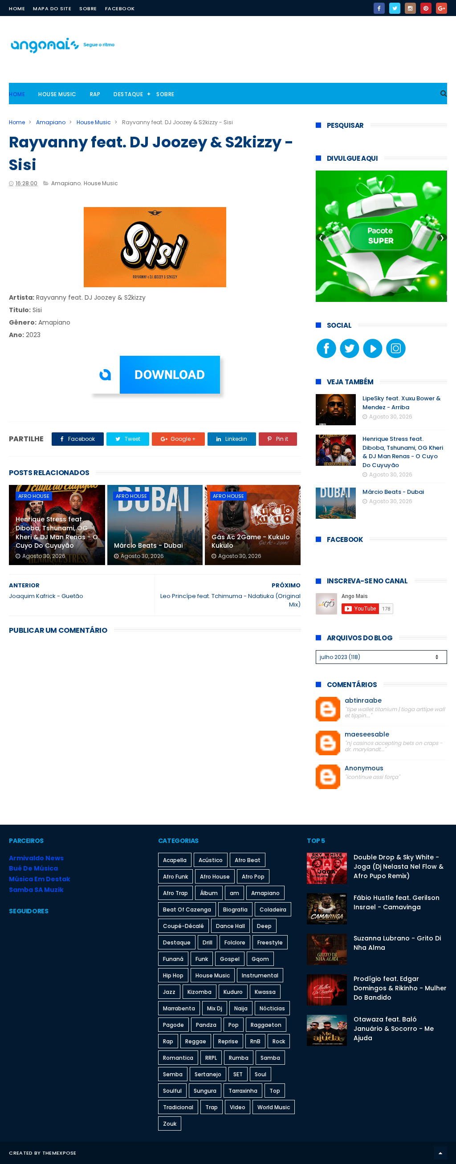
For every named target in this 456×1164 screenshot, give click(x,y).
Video (237, 1107)
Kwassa (265, 992)
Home (17, 8)
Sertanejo (208, 1074)
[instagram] (410, 8)
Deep (264, 926)
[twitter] (394, 8)
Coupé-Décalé (183, 926)
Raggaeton (266, 1025)
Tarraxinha (242, 1091)
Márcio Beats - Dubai (148, 545)
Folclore (234, 942)
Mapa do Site (52, 8)
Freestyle (270, 942)
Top (274, 1091)
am (234, 893)
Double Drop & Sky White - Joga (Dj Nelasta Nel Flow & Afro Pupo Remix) (399, 866)
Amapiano (50, 122)
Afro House (33, 496)
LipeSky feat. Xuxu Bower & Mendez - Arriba (401, 402)
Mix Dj (214, 1008)
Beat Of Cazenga (187, 909)
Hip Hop (173, 975)
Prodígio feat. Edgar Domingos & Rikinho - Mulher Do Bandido (400, 988)
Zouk (169, 1123)
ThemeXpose (59, 1152)
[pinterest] (426, 8)
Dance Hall (230, 926)
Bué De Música (33, 868)
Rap (95, 94)
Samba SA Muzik (36, 889)
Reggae (195, 1041)
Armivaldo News (36, 858)
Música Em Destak (39, 879)
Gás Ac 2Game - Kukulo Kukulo (251, 541)
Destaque (128, 94)
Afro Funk (175, 876)
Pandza (206, 1025)
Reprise (228, 1041)
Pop (233, 1025)
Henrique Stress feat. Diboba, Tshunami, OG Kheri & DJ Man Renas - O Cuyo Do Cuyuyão (57, 532)
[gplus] (441, 8)
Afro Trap (175, 893)
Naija (241, 1008)
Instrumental (260, 975)
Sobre (88, 8)
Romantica (178, 1058)
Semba (173, 1074)
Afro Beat (248, 860)
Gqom (260, 959)
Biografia (235, 909)
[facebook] (379, 8)
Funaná (173, 959)
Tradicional (178, 1107)
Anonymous (364, 768)
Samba (270, 1058)
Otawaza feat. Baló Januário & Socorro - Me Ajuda (394, 1028)
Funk (201, 959)
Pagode (173, 1025)
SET (238, 1074)
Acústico (211, 860)
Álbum (209, 893)
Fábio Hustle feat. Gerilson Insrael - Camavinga (397, 902)
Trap (211, 1107)
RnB (255, 1041)
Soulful (172, 1091)
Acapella (175, 860)
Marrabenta (179, 1008)
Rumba (238, 1058)
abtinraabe (363, 700)
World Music (273, 1107)
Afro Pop (253, 876)
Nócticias (272, 1008)
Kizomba (199, 992)
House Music (57, 94)
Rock (279, 1041)
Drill (207, 942)
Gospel (230, 959)
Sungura (205, 1091)
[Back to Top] (440, 1153)
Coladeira (273, 909)
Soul (260, 1074)
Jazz (169, 992)
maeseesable (367, 734)
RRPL (211, 1058)
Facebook (120, 8)
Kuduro (233, 992)
